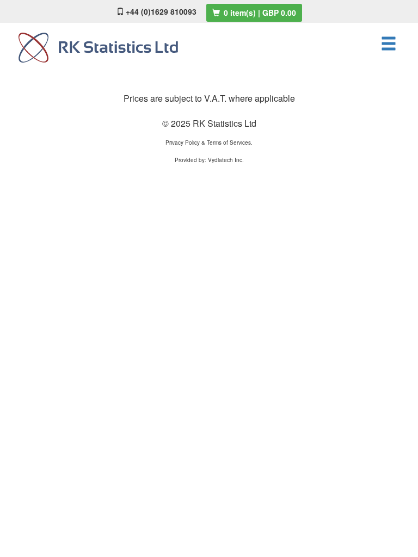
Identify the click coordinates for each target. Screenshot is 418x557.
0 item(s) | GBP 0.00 (259, 12)
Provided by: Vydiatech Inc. (209, 160)
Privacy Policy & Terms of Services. (209, 142)
